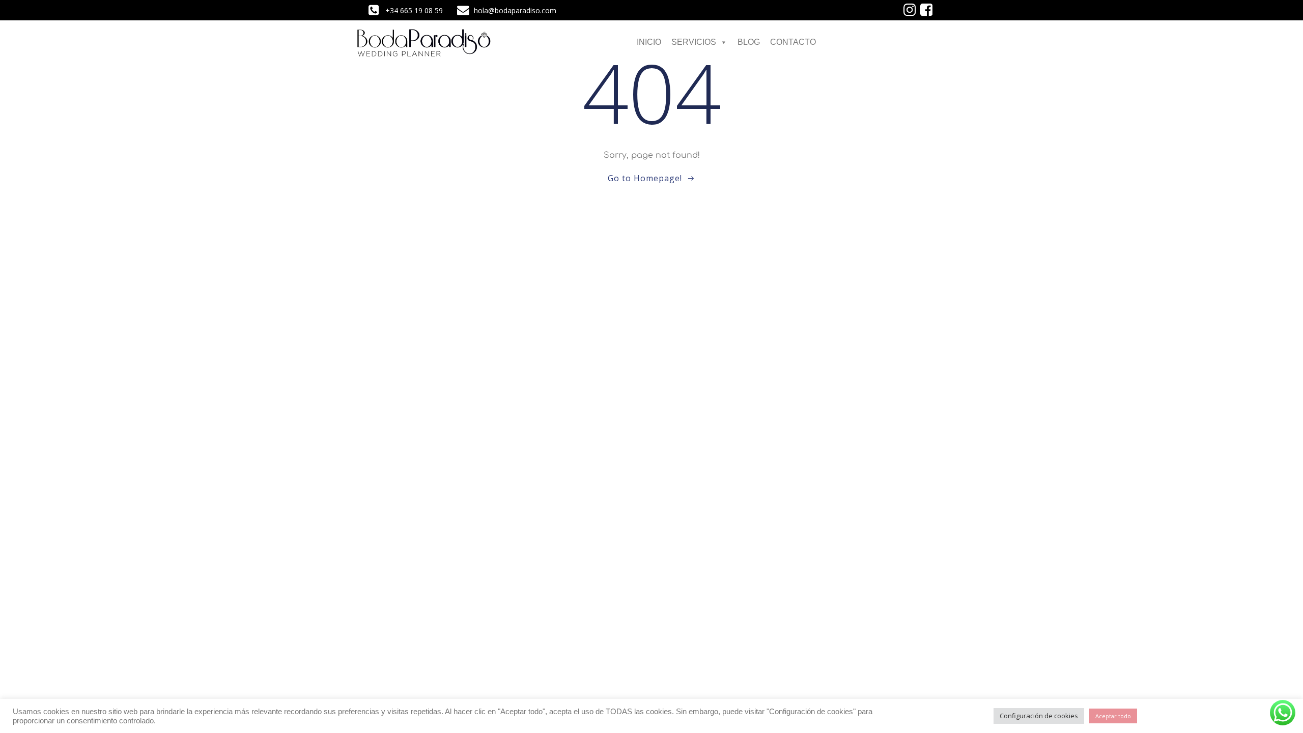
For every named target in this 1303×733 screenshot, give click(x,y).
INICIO (649, 42)
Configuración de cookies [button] (1039, 715)
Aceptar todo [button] (1113, 716)
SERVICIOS (693, 42)
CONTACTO (793, 42)
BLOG (749, 42)
